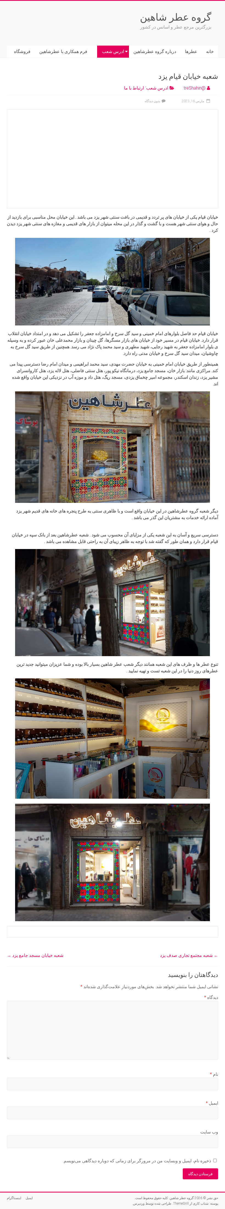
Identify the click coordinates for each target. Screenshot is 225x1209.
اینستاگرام (14, 1198)
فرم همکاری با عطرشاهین (63, 51)
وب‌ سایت (209, 1132)
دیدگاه (211, 997)
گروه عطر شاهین (175, 16)
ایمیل (212, 1103)
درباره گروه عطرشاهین (154, 51)
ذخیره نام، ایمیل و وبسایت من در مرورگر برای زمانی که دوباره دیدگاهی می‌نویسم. (137, 1160)
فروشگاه (22, 51)
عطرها (191, 51)
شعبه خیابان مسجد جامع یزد (35, 955)
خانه (210, 51)
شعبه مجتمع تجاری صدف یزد (189, 955)
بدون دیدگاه (152, 101)
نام (214, 1074)
